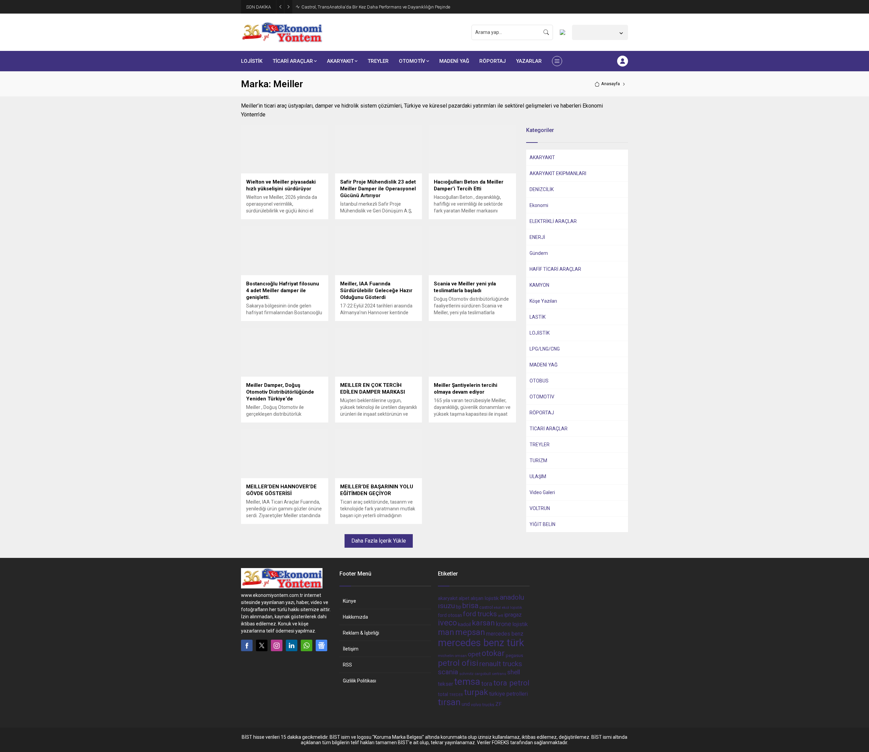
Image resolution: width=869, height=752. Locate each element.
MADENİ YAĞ (544, 365)
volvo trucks (482, 704)
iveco (447, 622)
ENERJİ (537, 237)
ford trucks (480, 614)
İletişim (350, 649)
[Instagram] (276, 645)
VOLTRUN (540, 508)
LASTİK (538, 317)
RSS (347, 665)
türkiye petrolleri (508, 694)
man (446, 632)
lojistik (520, 624)
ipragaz (513, 615)
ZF (498, 704)
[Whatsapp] (306, 645)
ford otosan (450, 615)
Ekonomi (539, 205)
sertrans (499, 674)
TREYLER (540, 444)
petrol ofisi (458, 663)
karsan (483, 622)
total (443, 694)
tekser (445, 684)
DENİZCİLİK (542, 189)
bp (458, 607)
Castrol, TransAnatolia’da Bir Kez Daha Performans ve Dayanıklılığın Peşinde (375, 7)
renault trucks (500, 663)
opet (474, 654)
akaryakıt (448, 598)
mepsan (470, 632)
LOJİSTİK (540, 333)
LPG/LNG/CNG (545, 349)
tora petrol (511, 682)
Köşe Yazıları (543, 301)
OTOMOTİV (542, 396)
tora (486, 683)
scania (448, 672)
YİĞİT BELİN (542, 524)
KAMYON (539, 285)
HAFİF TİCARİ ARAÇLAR (555, 269)
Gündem (539, 253)
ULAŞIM (538, 476)
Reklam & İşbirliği (361, 633)
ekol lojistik (512, 607)
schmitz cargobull (475, 674)
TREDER (456, 695)
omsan (461, 656)
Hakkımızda (355, 617)
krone (503, 624)
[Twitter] (261, 645)
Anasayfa (610, 83)
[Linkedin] (291, 645)
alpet (464, 598)
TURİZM (538, 460)
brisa (470, 605)
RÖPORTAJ (542, 412)
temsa (467, 681)
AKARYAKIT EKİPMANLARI (558, 173)
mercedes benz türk (481, 642)
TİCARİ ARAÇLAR (549, 428)
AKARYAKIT (542, 157)
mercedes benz (504, 634)
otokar (493, 653)
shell (513, 672)
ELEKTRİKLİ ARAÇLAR (553, 221)
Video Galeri (542, 492)
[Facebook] (247, 645)
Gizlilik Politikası (359, 680)
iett (500, 616)
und (466, 704)
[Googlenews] (321, 645)
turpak (476, 692)
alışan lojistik (484, 598)
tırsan (449, 702)
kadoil (464, 624)
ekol (497, 607)
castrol (486, 607)
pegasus (514, 655)
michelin (446, 655)
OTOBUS (539, 380)
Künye (349, 601)
